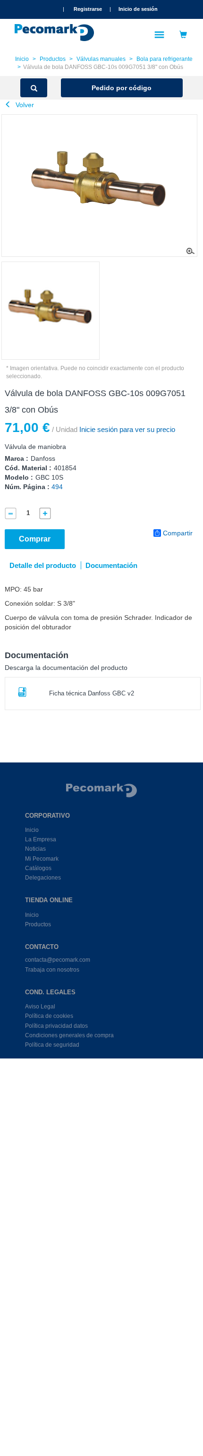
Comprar (35, 539)
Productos (53, 59)
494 (57, 487)
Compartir (178, 533)
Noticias (35, 849)
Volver (24, 105)
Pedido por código (122, 88)
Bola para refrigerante (164, 59)
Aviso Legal (40, 1006)
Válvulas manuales (101, 59)
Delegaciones (43, 877)
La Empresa (40, 839)
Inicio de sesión (138, 9)
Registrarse (88, 9)
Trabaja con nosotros (52, 969)
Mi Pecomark (42, 858)
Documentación (111, 565)
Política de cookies (49, 1016)
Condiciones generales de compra (69, 1035)
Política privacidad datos (56, 1026)
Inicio (22, 59)
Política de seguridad (52, 1044)
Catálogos (38, 868)
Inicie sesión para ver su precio (126, 429)
